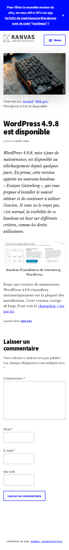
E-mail (9, 450)
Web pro (26, 321)
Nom (8, 429)
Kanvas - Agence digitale (46, 541)
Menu (57, 40)
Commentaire (14, 378)
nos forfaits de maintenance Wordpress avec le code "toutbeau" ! (30, 18)
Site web (9, 472)
